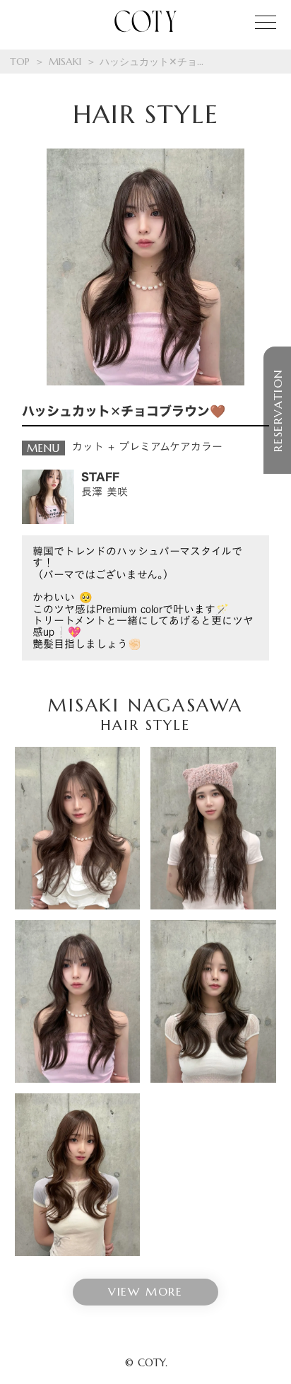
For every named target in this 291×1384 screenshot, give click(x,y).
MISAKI (65, 61)
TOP (20, 61)
